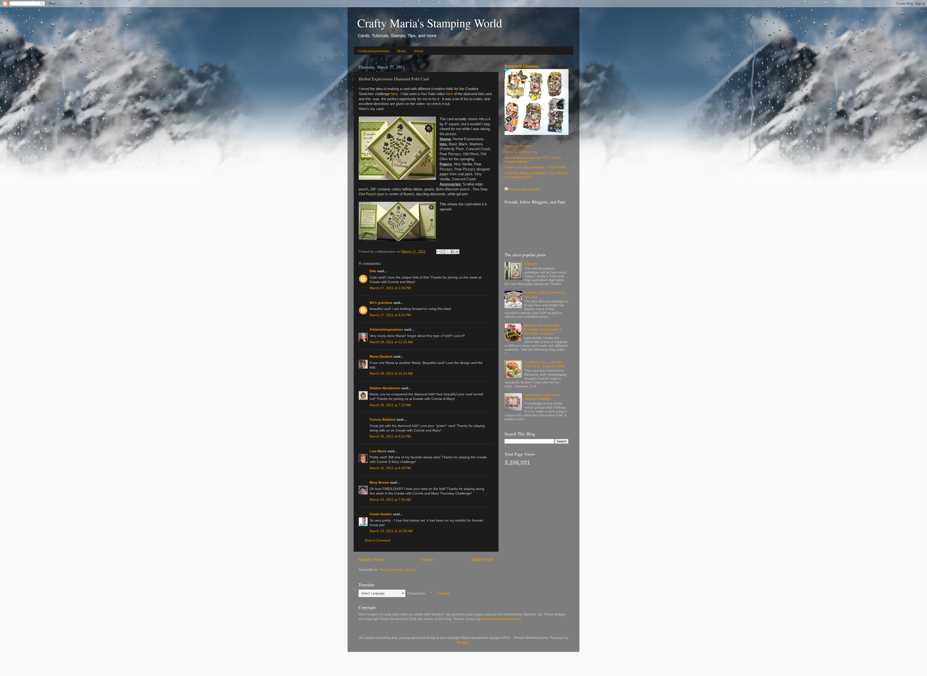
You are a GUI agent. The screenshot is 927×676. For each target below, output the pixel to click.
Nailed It (530, 264)
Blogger (463, 642)
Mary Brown (379, 482)
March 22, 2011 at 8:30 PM (390, 468)
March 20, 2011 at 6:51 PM (390, 436)
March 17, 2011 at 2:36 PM (390, 288)
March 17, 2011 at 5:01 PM (390, 315)
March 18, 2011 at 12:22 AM (391, 342)
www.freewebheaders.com (501, 619)
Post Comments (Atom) (397, 569)
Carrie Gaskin (381, 514)
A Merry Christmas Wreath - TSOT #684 (535, 167)
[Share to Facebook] (452, 251)
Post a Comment (377, 540)
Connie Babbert (382, 419)
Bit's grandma (381, 303)
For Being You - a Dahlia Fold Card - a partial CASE (544, 364)
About (418, 50)
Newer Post (370, 559)
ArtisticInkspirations (386, 329)
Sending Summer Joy (521, 152)
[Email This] (438, 251)
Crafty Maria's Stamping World (429, 22)
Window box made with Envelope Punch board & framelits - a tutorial (543, 329)
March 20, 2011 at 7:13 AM (390, 405)
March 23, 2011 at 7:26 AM (390, 500)
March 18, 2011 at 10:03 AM (391, 373)
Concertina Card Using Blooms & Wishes (541, 397)
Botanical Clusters (521, 66)
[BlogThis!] (443, 251)
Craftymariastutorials (374, 50)
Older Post (483, 559)
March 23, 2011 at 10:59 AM (391, 531)
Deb (373, 271)
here (394, 94)
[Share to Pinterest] (457, 251)
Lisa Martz (378, 451)
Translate (443, 593)
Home (401, 50)
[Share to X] (447, 251)
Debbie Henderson (385, 388)
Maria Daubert (381, 356)
